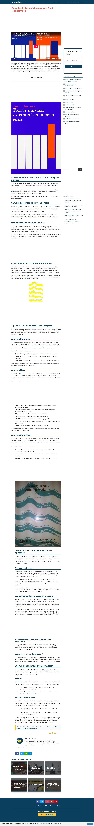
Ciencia (72, 2)
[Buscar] (80, 169)
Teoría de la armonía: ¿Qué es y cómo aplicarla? (73, 108)
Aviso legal (57, 805)
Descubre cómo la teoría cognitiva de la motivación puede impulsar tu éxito (73, 211)
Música (13, 5)
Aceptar (90, 824)
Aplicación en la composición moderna (72, 115)
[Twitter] (42, 801)
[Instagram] (47, 801)
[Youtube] (51, 801)
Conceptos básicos (69, 112)
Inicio (44, 2)
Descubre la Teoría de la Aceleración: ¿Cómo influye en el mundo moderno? (73, 221)
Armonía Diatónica (69, 99)
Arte (66, 2)
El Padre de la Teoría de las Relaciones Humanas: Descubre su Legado (73, 200)
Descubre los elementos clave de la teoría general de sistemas (74, 205)
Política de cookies (56, 823)
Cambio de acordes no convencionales (70, 84)
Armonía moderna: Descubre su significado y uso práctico (73, 80)
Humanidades (52, 2)
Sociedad (60, 2)
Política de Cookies (49, 805)
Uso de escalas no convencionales (73, 88)
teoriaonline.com (20, 747)
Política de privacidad (39, 805)
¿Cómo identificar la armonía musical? (72, 122)
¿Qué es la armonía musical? (72, 119)
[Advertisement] (36, 22)
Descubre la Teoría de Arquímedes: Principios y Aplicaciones (74, 216)
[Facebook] (38, 801)
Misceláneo (80, 2)
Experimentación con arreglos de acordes (73, 91)
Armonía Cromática (70, 105)
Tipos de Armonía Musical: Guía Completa (73, 96)
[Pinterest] (56, 801)
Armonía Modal (69, 102)
